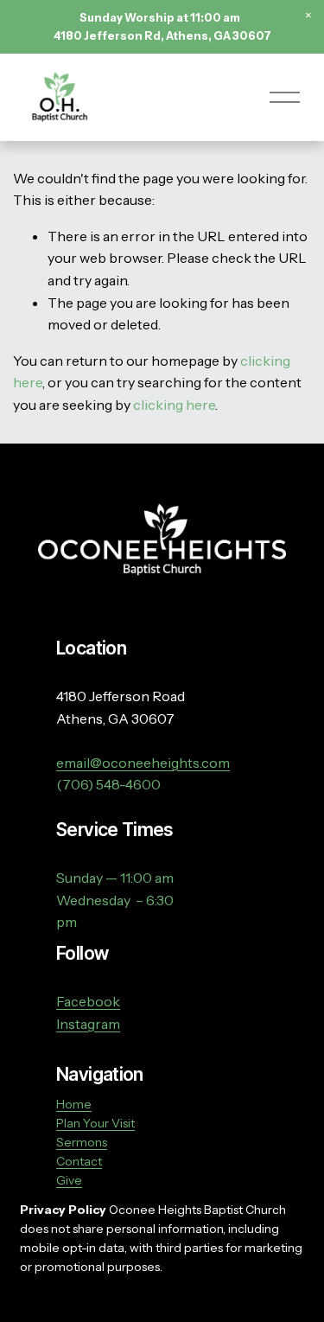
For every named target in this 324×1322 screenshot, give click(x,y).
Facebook (88, 1001)
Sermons (81, 1142)
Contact (79, 1161)
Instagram (88, 1023)
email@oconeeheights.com (143, 762)
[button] (308, 15)
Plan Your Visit (95, 1123)
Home (74, 1104)
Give (69, 1180)
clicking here (174, 404)
